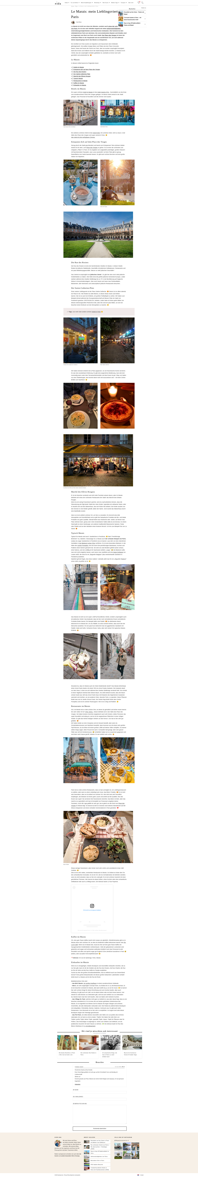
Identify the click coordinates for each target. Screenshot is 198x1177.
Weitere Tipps (114, 2)
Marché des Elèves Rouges (81, 76)
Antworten (77, 1084)
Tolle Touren (105, 2)
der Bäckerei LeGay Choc (87, 543)
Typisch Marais (78, 78)
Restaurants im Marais (80, 81)
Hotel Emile (96, 133)
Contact (141, 1175)
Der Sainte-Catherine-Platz (81, 74)
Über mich (130, 2)
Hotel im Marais (88, 92)
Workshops (97, 2)
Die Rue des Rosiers (79, 72)
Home (72, 6)
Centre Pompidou (82, 545)
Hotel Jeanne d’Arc (103, 92)
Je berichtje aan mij (80, 1103)
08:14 (123, 1066)
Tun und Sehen (74, 2)
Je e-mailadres (78, 1096)
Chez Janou (89, 712)
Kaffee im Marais (78, 83)
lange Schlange (118, 552)
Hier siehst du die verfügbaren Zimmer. (83, 137)
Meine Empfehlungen (86, 2)
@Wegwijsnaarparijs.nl (121, 1140)
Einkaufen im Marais (79, 85)
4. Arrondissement (89, 1026)
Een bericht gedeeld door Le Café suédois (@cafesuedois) (92, 930)
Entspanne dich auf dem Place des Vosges (86, 69)
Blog (76, 6)
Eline (80, 22)
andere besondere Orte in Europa (70, 1156)
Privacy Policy (67, 1175)
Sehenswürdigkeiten (113, 28)
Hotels (66, 2)
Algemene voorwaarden (75, 1175)
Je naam (75, 1089)
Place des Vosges (91, 147)
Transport (123, 2)
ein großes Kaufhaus (90, 983)
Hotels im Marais (78, 67)
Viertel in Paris (96, 312)
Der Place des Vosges (109, 35)
